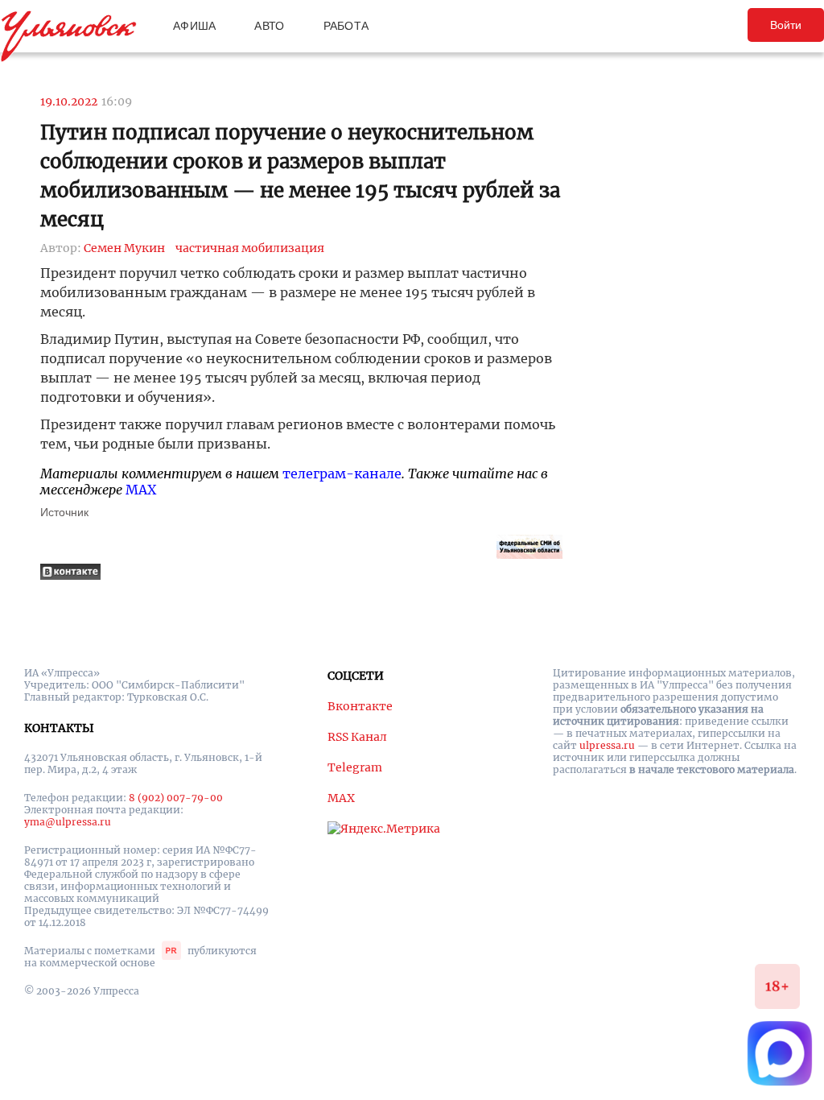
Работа (346, 25)
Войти (785, 25)
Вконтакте (360, 706)
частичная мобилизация (249, 248)
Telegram (355, 767)
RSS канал (357, 737)
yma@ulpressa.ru (67, 822)
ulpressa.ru (607, 745)
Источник (64, 512)
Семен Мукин (124, 248)
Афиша (194, 25)
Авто (269, 25)
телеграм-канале (342, 473)
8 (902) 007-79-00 (176, 798)
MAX (141, 490)
